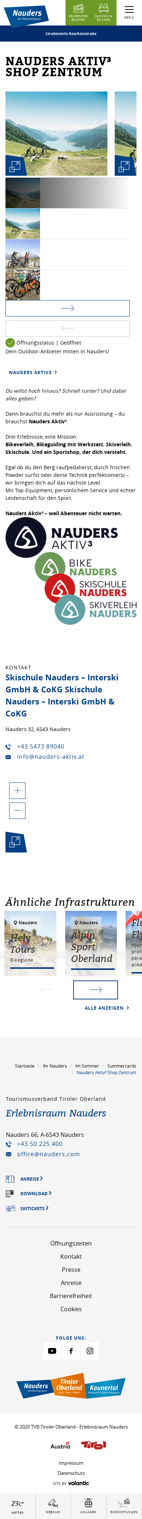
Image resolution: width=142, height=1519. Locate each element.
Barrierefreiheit (71, 1296)
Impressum (71, 1463)
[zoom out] (17, 811)
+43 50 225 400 (40, 1144)
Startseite (25, 1066)
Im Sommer (87, 1066)
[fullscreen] (14, 167)
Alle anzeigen (105, 1008)
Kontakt (71, 1256)
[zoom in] (17, 790)
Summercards (121, 1066)
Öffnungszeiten (71, 1243)
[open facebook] (71, 1351)
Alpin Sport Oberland (91, 946)
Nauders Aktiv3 (31, 372)
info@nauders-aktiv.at (50, 757)
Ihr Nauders (55, 1066)
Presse (71, 1270)
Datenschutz (71, 1473)
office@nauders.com (48, 1154)
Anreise (71, 1283)
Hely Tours (22, 943)
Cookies (71, 1309)
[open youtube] (52, 1351)
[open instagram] (90, 1351)
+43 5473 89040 (40, 746)
